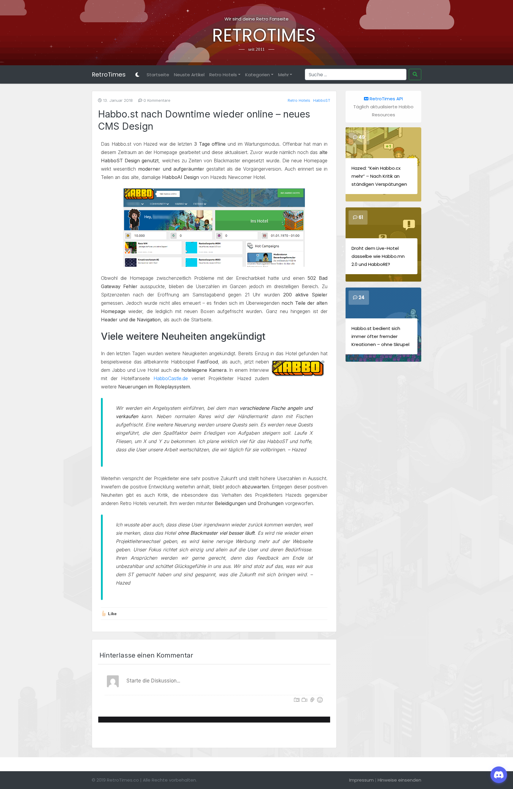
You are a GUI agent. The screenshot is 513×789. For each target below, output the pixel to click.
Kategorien (257, 75)
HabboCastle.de (170, 378)
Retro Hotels (223, 75)
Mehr (283, 75)
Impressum (361, 780)
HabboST (321, 100)
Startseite (158, 75)
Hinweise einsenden (399, 780)
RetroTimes (256, 35)
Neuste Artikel (189, 75)
